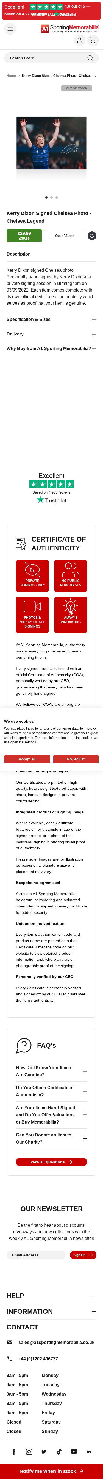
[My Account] (79, 40)
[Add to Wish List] (92, 235)
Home (11, 76)
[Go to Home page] (70, 28)
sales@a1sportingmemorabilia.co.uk (56, 1342)
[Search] (90, 58)
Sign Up (79, 1255)
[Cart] (93, 40)
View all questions (47, 1162)
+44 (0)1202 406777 (38, 1359)
